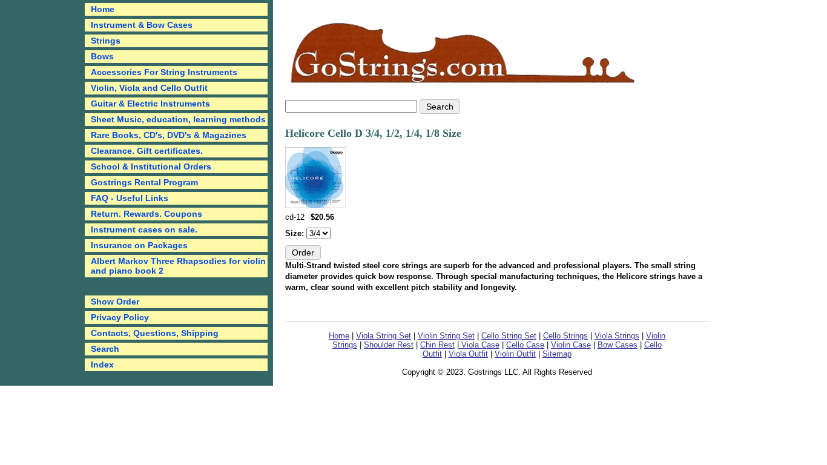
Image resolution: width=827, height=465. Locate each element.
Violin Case (571, 344)
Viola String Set (383, 335)
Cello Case (525, 344)
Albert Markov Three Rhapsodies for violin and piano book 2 (178, 265)
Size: (295, 233)
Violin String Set (446, 335)
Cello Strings (565, 335)
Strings (105, 40)
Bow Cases (618, 344)
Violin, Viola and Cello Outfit (149, 88)
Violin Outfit (515, 353)
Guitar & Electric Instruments (150, 103)
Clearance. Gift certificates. (147, 151)
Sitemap (557, 353)
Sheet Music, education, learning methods (178, 119)
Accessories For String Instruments (164, 72)
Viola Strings (617, 335)
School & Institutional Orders (151, 166)
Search (105, 349)
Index (102, 364)
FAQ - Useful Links (129, 198)
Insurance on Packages (139, 245)
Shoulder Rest (389, 344)
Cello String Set (508, 335)
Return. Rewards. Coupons (146, 214)
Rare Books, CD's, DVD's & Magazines (168, 135)
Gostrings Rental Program (144, 182)
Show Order (115, 301)
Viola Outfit (468, 353)
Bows (102, 56)
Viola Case (479, 344)
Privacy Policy (120, 317)
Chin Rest (437, 344)
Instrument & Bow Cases (142, 25)
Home (339, 335)
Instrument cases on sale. (144, 229)
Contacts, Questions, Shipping (155, 333)
